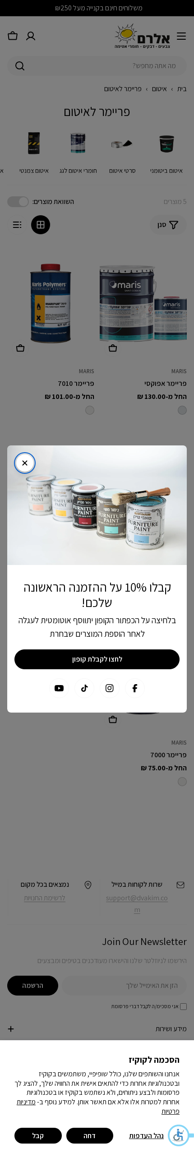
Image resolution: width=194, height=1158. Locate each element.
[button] (180, 1135)
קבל (38, 1135)
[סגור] (24, 463)
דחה (89, 1135)
